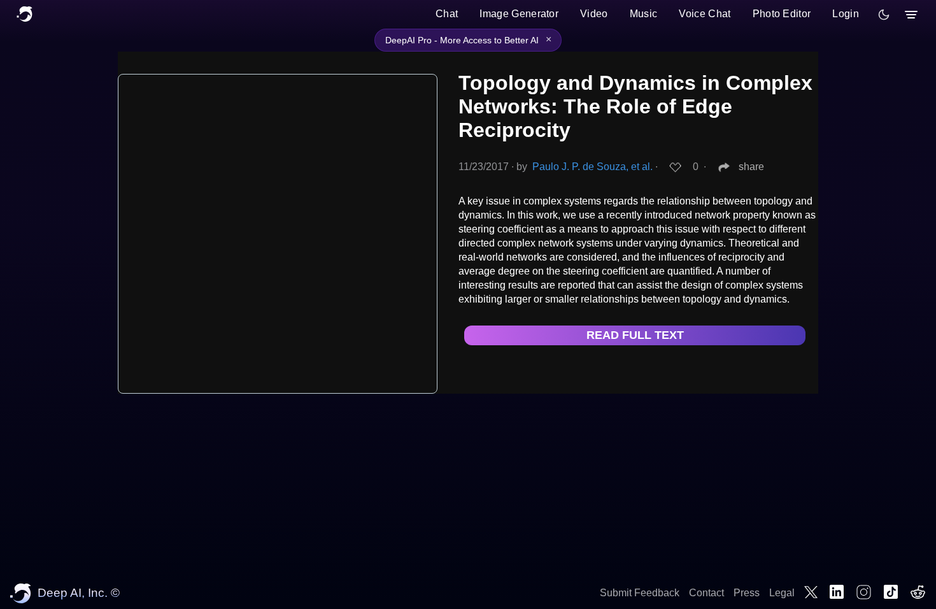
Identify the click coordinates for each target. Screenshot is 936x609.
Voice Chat (704, 13)
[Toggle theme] (884, 14)
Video (594, 13)
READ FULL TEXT (635, 335)
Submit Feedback (639, 592)
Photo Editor (782, 13)
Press (747, 592)
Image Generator (518, 13)
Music (644, 13)
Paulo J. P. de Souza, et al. (592, 166)
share (751, 166)
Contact (706, 592)
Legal (782, 592)
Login (845, 13)
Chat (447, 13)
